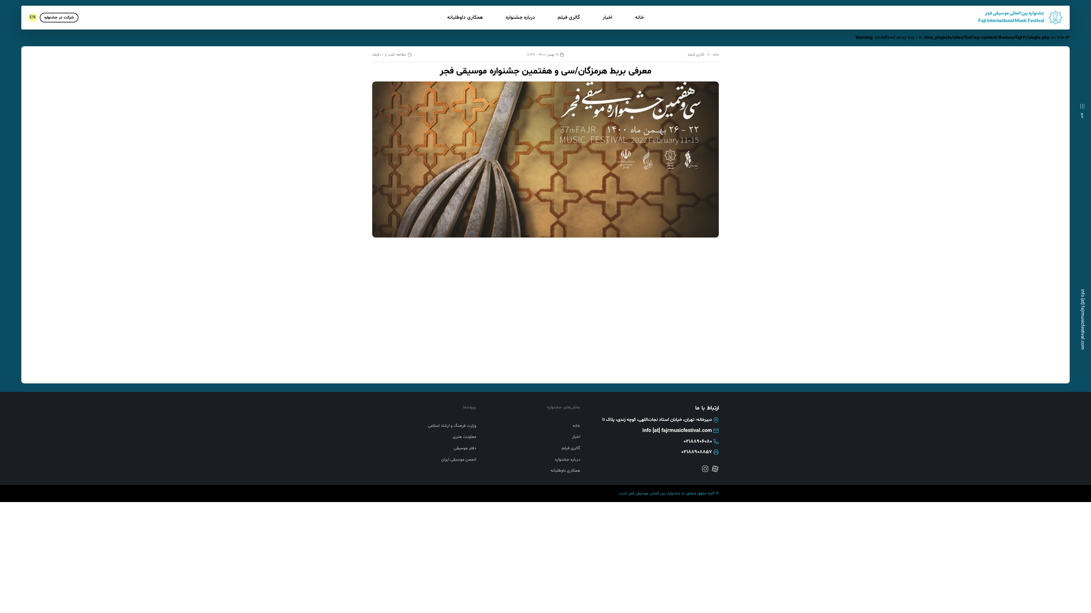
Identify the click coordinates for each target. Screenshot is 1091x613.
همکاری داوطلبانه (465, 17)
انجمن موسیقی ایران (458, 460)
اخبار (607, 17)
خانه (639, 17)
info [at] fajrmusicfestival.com (1082, 319)
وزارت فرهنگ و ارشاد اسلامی (452, 426)
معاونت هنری (464, 437)
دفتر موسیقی (465, 448)
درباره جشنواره (520, 17)
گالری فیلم (569, 17)
